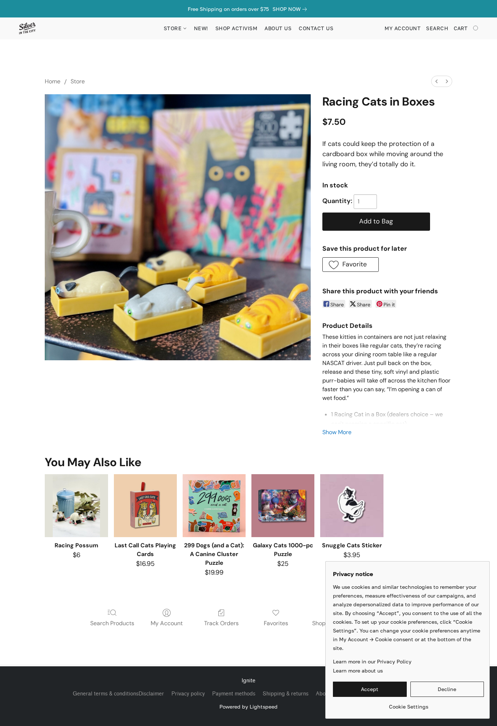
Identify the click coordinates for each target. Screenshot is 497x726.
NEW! (201, 28)
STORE (173, 28)
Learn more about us (358, 670)
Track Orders (221, 623)
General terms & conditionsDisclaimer (118, 694)
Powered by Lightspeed (248, 706)
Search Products (112, 623)
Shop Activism (236, 28)
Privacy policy (188, 694)
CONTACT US (316, 28)
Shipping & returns (286, 694)
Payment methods (233, 694)
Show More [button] (336, 432)
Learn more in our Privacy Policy (372, 661)
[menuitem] (437, 81)
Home (52, 81)
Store (78, 81)
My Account (167, 623)
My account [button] (403, 28)
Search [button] (437, 28)
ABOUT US (278, 28)
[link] (291, 9)
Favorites (276, 623)
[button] (27, 28)
